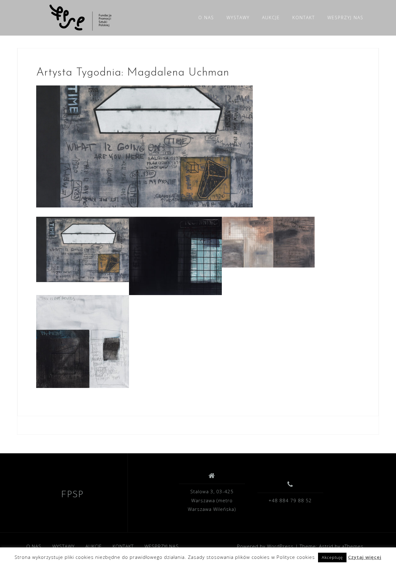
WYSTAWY (238, 17)
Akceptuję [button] (332, 557)
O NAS (206, 17)
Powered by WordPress (265, 546)
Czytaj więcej (364, 557)
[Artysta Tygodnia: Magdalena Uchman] (144, 146)
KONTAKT (303, 17)
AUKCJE (271, 17)
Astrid (326, 546)
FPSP (72, 495)
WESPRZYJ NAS (345, 17)
